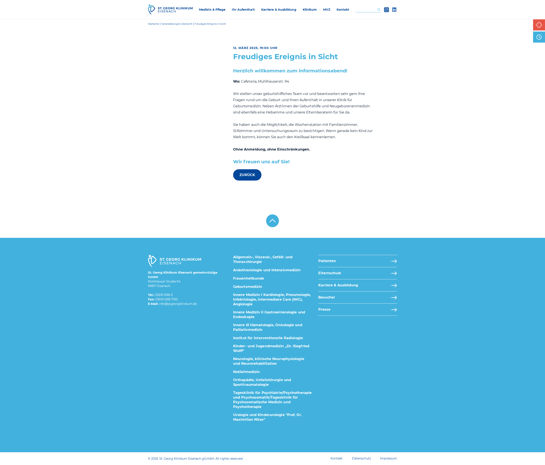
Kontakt (337, 458)
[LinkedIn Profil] (394, 9)
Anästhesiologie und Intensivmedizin (267, 270)
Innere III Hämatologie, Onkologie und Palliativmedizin (267, 327)
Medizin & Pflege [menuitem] (212, 9)
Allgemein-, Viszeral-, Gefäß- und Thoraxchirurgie (263, 259)
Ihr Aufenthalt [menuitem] (243, 9)
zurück (247, 175)
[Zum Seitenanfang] (272, 220)
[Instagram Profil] (386, 9)
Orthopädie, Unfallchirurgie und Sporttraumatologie (262, 382)
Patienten (327, 261)
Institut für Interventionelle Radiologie (268, 338)
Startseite (153, 24)
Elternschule (329, 273)
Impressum (388, 458)
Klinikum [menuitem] (310, 9)
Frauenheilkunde (248, 278)
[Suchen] (379, 9)
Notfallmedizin (246, 372)
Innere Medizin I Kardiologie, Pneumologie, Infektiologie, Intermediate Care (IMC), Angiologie (272, 299)
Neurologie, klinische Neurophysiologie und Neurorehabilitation (268, 361)
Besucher (326, 297)
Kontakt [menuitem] (343, 9)
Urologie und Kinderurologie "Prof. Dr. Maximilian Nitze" (267, 417)
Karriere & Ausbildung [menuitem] (278, 9)
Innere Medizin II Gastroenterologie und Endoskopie (269, 314)
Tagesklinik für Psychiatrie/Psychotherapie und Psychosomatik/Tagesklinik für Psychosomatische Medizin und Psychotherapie (272, 400)
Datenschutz (361, 458)
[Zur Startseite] (170, 9)
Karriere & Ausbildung (338, 285)
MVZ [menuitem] (326, 9)
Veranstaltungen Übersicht (176, 24)
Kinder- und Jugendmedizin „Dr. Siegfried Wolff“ (271, 348)
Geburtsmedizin (247, 287)
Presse (324, 309)
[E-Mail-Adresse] (178, 304)
